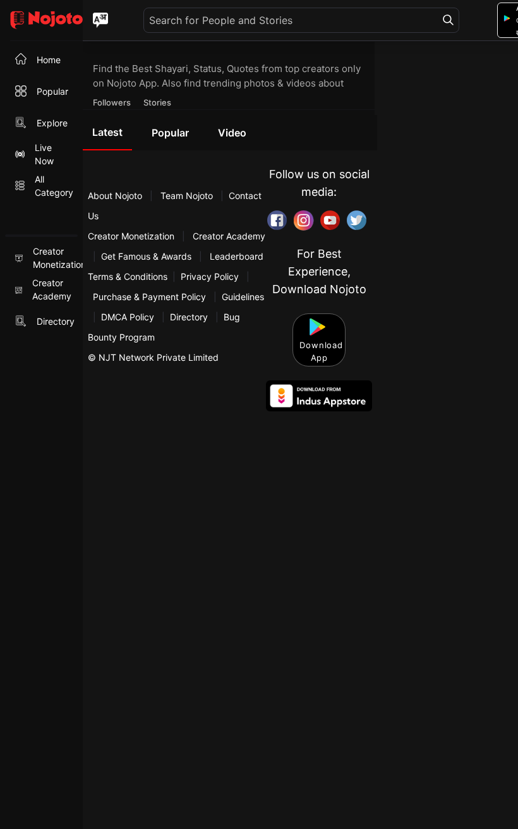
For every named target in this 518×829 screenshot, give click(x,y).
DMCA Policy (127, 317)
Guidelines (243, 296)
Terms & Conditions (127, 276)
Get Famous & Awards (146, 256)
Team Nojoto (186, 195)
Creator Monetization (132, 236)
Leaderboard (236, 256)
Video (232, 132)
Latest (107, 132)
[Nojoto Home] (41, 20)
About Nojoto (116, 195)
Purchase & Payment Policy (149, 296)
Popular (170, 132)
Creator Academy (227, 236)
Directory (189, 317)
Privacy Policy (210, 276)
